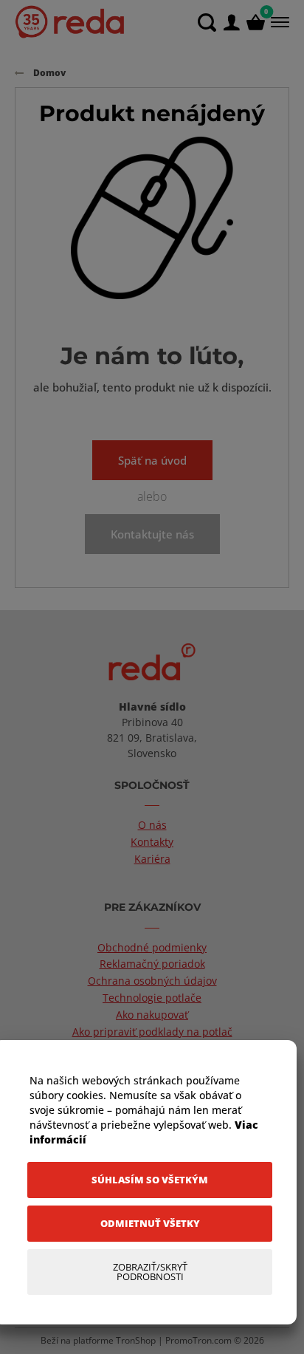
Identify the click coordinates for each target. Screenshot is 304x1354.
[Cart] (255, 22)
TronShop (136, 1340)
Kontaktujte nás (152, 534)
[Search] (207, 22)
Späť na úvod (152, 460)
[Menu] (278, 22)
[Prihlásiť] (231, 22)
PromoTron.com (198, 1340)
